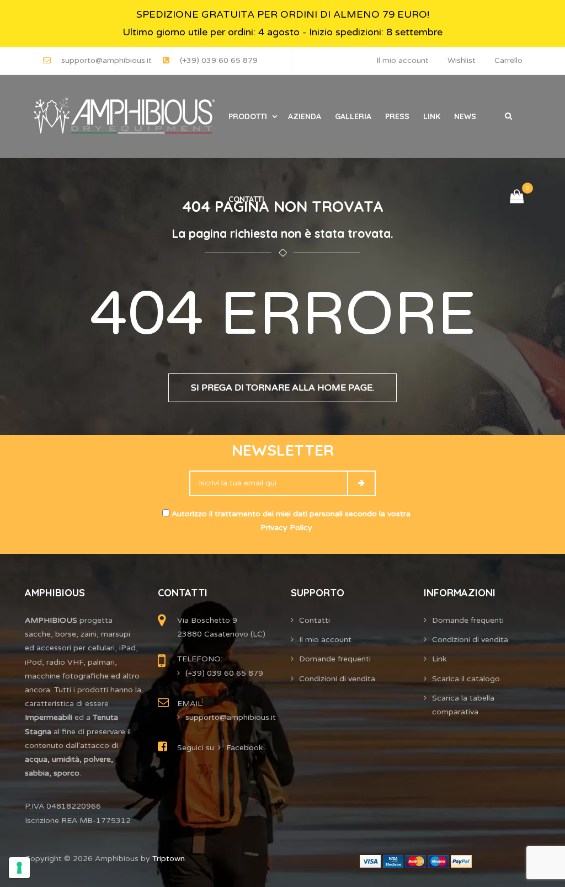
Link (431, 116)
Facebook (244, 747)
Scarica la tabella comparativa (463, 705)
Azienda (304, 116)
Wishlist (461, 60)
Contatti (246, 199)
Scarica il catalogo (466, 678)
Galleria (353, 116)
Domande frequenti (335, 659)
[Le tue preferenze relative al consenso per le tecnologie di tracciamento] (19, 867)
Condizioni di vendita (337, 678)
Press (397, 116)
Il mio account (402, 60)
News (465, 116)
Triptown (168, 858)
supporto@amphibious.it (106, 60)
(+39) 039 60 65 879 (219, 60)
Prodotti (247, 116)
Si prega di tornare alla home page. (282, 387)
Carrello (508, 60)
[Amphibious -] (123, 116)
